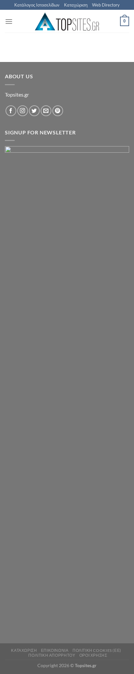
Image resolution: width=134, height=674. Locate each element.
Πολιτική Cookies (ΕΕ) (97, 650)
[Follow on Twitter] (34, 110)
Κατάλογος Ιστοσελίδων (37, 5)
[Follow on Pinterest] (57, 110)
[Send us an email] (46, 110)
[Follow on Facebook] (11, 110)
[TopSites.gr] (67, 21)
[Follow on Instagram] (22, 110)
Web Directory (106, 5)
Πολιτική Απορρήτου (51, 655)
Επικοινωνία (55, 650)
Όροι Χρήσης (93, 655)
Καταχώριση (75, 5)
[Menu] (9, 21)
